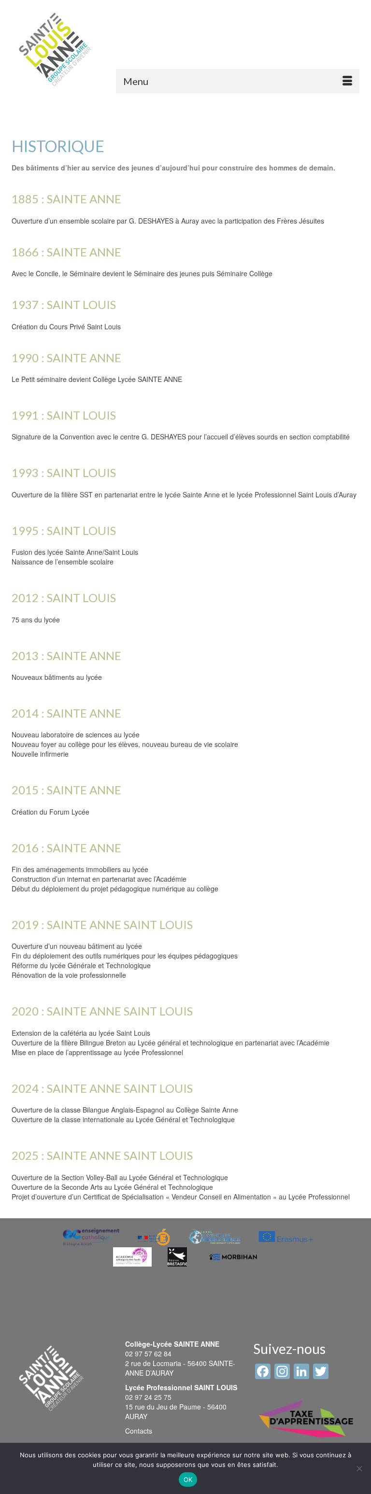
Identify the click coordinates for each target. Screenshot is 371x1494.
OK (188, 1479)
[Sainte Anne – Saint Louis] (55, 49)
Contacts (138, 1431)
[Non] (359, 1468)
